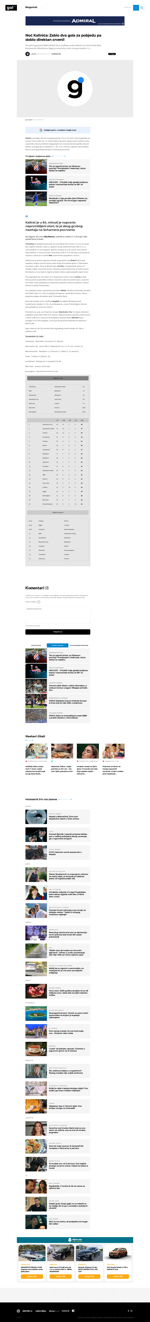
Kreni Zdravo (73, 1311)
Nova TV (18, 1311)
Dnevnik (27, 1311)
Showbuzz (54, 1311)
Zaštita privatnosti (117, 1317)
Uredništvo (87, 1317)
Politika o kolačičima (128, 1317)
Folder (65, 1311)
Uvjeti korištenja (107, 1317)
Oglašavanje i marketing (97, 1317)
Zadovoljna (40, 1311)
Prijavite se (57, 632)
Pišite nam (80, 1317)
